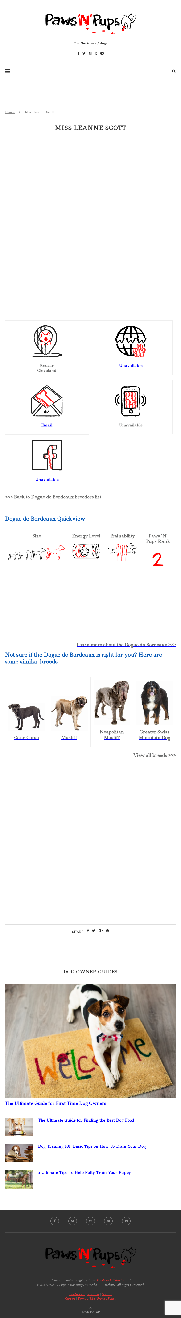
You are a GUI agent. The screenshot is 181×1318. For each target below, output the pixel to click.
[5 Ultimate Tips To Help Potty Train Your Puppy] (19, 1173)
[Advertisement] (90, 803)
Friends (107, 1294)
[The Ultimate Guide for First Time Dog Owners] (90, 987)
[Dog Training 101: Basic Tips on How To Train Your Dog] (19, 1147)
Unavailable (131, 365)
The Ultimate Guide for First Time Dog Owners (55, 1103)
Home (10, 112)
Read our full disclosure (113, 1280)
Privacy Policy (106, 1298)
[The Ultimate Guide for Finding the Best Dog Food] (19, 1121)
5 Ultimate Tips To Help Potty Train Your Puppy (84, 1172)
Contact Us (77, 1294)
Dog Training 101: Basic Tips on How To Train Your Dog (92, 1146)
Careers (70, 1298)
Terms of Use (86, 1298)
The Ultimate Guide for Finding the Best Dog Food (86, 1120)
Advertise (93, 1294)
